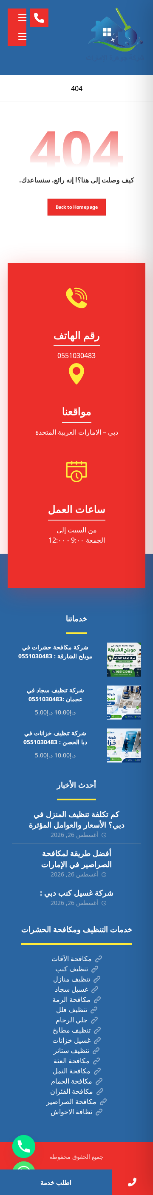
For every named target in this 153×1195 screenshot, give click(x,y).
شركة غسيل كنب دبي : (76, 893)
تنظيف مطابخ (72, 1030)
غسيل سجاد (71, 989)
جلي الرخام (72, 1019)
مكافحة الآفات (71, 958)
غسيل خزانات (71, 1040)
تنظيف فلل (71, 1009)
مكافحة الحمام (71, 1081)
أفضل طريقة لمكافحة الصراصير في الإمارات (76, 858)
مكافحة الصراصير (71, 1101)
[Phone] (23, 1146)
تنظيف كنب (71, 968)
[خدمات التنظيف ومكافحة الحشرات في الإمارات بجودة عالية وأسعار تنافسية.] (115, 37)
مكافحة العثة (72, 1060)
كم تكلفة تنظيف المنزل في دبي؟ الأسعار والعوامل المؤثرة (77, 819)
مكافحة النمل (72, 1071)
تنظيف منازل (71, 979)
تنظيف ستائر (71, 1050)
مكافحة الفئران (71, 1091)
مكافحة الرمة (71, 999)
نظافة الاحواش (71, 1111)
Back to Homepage (76, 207)
